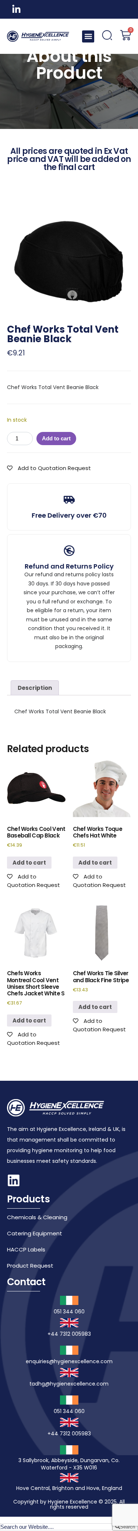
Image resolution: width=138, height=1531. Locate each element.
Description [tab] (35, 688)
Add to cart (56, 438)
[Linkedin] (13, 1180)
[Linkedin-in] (16, 9)
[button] (88, 36)
